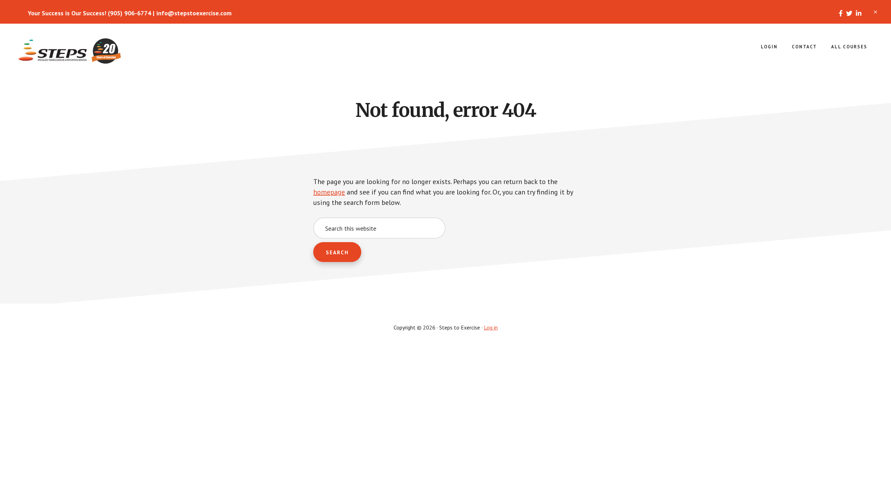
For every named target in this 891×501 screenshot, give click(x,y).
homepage (329, 192)
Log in (491, 327)
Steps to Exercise (69, 51)
